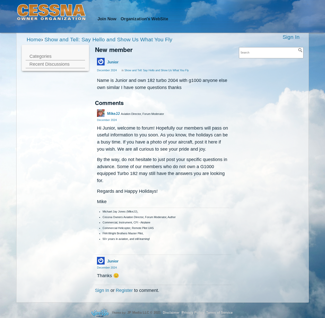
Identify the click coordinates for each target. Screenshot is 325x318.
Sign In (291, 37)
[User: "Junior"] (101, 61)
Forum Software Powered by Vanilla (100, 313)
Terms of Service (219, 312)
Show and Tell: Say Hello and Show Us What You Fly (156, 70)
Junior (113, 62)
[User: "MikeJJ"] (101, 113)
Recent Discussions (49, 64)
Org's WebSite (144, 18)
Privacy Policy (193, 312)
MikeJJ (113, 113)
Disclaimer (171, 312)
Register (124, 290)
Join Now (107, 18)
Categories (40, 56)
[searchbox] (271, 52)
